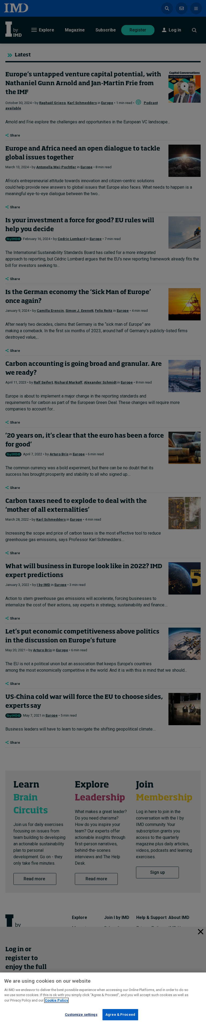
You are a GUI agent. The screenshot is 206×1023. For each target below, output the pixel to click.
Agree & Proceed (120, 1015)
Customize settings (81, 1015)
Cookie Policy (56, 1000)
